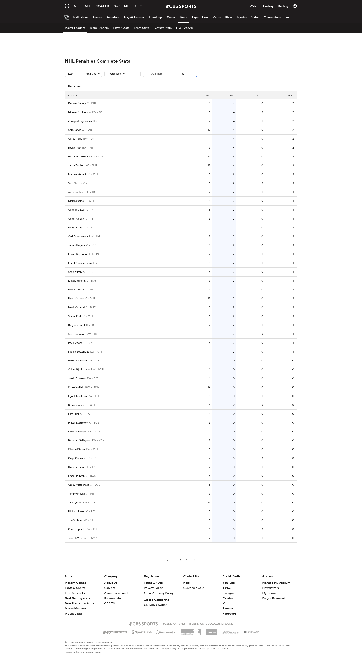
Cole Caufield (76, 387)
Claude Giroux (76, 449)
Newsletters (270, 588)
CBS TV (109, 603)
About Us (110, 583)
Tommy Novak (76, 493)
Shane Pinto (75, 316)
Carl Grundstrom (78, 236)
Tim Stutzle (75, 520)
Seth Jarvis (74, 130)
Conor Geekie (76, 218)
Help (186, 583)
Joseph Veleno (77, 538)
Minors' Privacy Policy (158, 593)
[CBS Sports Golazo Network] (211, 623)
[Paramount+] (166, 631)
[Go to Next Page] (194, 560)
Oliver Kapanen (77, 254)
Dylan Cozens (76, 405)
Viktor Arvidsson (78, 360)
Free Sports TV (75, 593)
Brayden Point (76, 325)
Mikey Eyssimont (78, 423)
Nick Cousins (76, 201)
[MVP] (211, 631)
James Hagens (76, 245)
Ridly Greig (75, 227)
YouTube (229, 583)
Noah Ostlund (76, 307)
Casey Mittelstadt (78, 485)
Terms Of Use (153, 583)
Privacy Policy (153, 588)
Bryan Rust (74, 147)
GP (207, 95)
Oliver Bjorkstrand (79, 369)
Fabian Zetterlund (78, 352)
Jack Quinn (74, 502)
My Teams (269, 593)
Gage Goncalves (77, 458)
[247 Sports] (115, 631)
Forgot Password (273, 598)
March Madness (76, 608)
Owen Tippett (76, 529)
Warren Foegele (77, 431)
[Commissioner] (191, 631)
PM (231, 95)
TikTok (227, 588)
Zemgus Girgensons (80, 121)
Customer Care (193, 588)
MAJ (259, 95)
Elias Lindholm (77, 281)
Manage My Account (276, 583)
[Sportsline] (142, 631)
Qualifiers (156, 74)
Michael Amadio (77, 174)
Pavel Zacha (75, 343)
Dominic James (77, 467)
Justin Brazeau (77, 378)
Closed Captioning (156, 600)
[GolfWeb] (251, 632)
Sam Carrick (75, 183)
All (183, 74)
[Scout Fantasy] (230, 632)
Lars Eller (73, 414)
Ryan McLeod (76, 298)
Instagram (229, 593)
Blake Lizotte (76, 289)
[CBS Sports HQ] (174, 623)
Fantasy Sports (75, 588)
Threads (228, 608)
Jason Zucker (76, 165)
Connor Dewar (76, 210)
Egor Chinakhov (77, 396)
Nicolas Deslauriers (79, 112)
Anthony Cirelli (77, 192)
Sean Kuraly (75, 272)
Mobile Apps (73, 614)
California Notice (155, 605)
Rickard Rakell (76, 511)
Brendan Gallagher (79, 440)
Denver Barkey (77, 103)
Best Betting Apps (77, 598)
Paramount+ (112, 598)
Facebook (229, 598)
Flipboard (229, 614)
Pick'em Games (75, 583)
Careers (109, 588)
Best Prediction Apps (79, 603)
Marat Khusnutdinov (80, 263)
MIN (290, 95)
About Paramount (116, 593)
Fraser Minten (76, 476)
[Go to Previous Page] (167, 560)
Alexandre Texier (78, 156)
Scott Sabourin (76, 334)
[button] (287, 17)
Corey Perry (75, 139)
